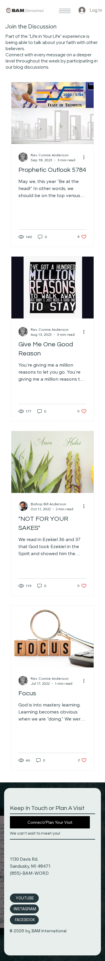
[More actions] (85, 157)
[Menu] (65, 10)
